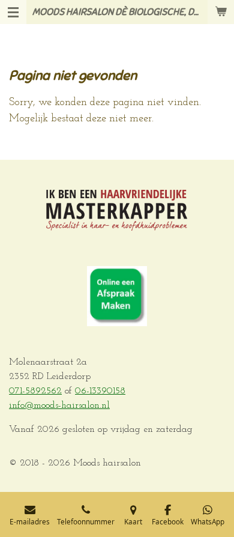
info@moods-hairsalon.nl (59, 405)
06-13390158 (100, 391)
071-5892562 (35, 391)
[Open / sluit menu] (13, 12)
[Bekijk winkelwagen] (221, 12)
